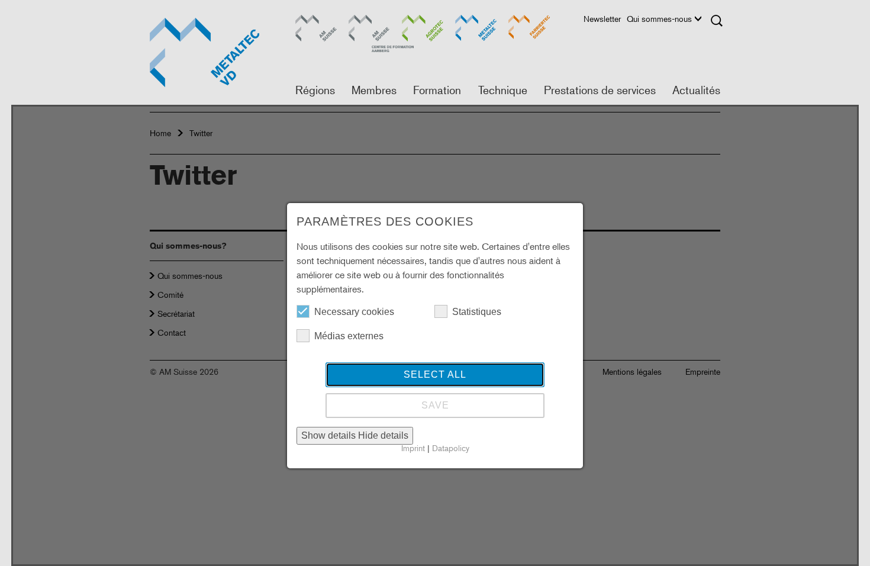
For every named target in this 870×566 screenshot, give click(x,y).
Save (435, 405)
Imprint (413, 448)
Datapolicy (450, 448)
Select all (435, 374)
